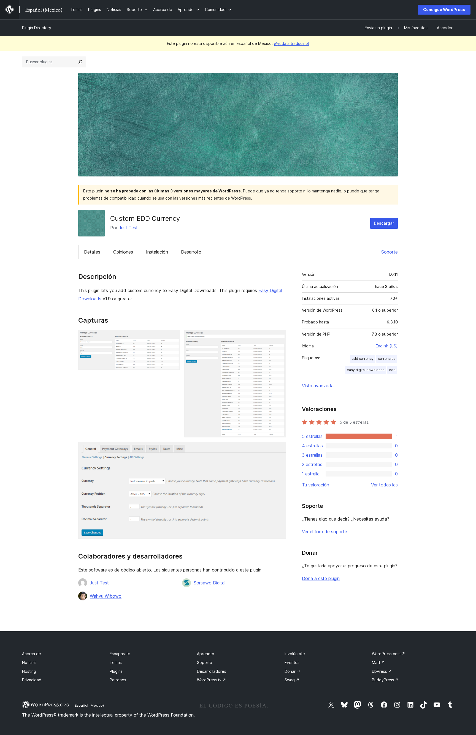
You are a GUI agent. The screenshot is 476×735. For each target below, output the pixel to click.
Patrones (118, 679)
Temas (116, 662)
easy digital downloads (366, 370)
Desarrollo (191, 252)
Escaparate (120, 653)
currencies (387, 358)
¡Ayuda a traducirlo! (291, 43)
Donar (292, 671)
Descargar (384, 223)
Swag (292, 679)
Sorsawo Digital (209, 583)
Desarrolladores (211, 671)
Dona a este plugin (321, 578)
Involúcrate (295, 653)
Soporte (389, 252)
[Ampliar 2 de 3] (278, 337)
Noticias (29, 662)
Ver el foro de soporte (324, 531)
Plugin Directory (36, 27)
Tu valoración (315, 485)
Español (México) (89, 705)
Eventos (292, 662)
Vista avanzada (318, 385)
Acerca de (31, 653)
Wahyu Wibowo (105, 596)
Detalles (92, 252)
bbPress (382, 671)
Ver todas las (384, 485)
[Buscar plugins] (80, 61)
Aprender (205, 653)
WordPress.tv (211, 679)
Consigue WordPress (444, 9)
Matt (378, 662)
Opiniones (123, 252)
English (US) (387, 346)
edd (392, 370)
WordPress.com (388, 653)
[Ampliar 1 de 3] (172, 337)
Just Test (128, 227)
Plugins (116, 671)
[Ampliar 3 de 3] (278, 449)
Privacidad (31, 679)
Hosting (29, 671)
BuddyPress (385, 679)
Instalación (157, 252)
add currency (363, 358)
